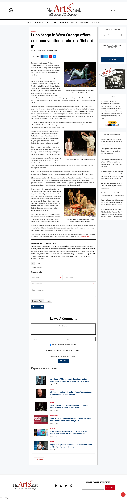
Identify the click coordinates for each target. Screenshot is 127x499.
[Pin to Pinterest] (50, 56)
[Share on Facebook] (42, 56)
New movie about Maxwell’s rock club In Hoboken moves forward (111, 141)
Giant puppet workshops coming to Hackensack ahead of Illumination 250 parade (112, 202)
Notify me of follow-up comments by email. (62, 350)
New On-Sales (41, 22)
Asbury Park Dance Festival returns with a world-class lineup (111, 151)
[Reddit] (71, 485)
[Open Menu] (11, 10)
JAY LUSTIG (41, 50)
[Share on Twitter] (46, 56)
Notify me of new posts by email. (62, 356)
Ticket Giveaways (68, 22)
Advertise (84, 22)
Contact (96, 22)
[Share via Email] (54, 56)
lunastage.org (84, 237)
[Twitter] (114, 10)
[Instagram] (117, 10)
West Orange (39, 459)
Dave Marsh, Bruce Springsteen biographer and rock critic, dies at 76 (111, 186)
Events (54, 22)
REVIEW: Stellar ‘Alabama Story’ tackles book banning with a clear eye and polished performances (112, 214)
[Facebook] (111, 10)
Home (29, 22)
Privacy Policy (4, 498)
